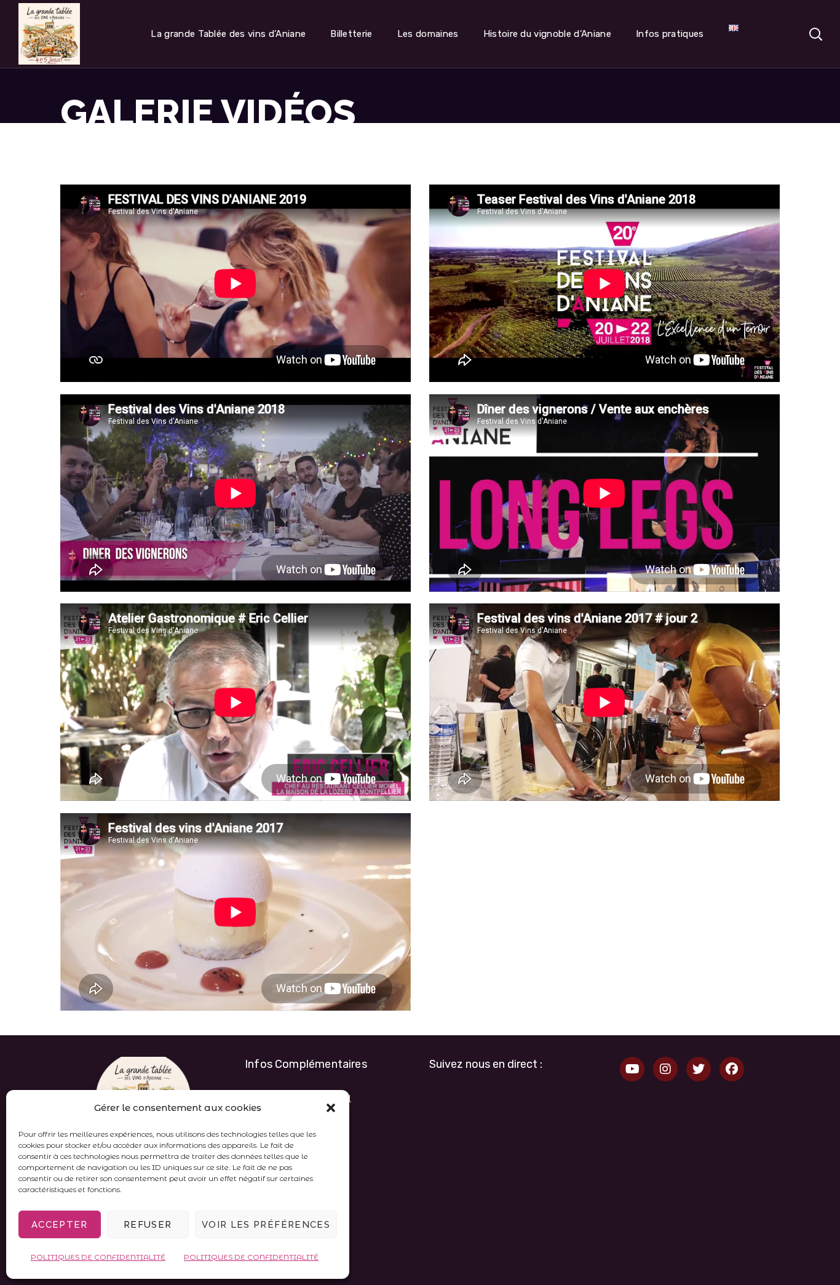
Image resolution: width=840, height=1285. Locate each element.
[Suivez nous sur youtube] (632, 1069)
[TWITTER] (698, 1069)
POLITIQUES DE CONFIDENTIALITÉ (98, 1257)
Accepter (59, 1224)
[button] (331, 1108)
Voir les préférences (266, 1224)
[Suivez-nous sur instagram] (665, 1069)
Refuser (148, 1224)
